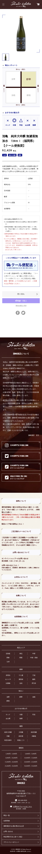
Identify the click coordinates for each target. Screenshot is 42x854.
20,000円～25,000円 (30, 762)
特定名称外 (8, 740)
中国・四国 (34, 657)
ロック (8, 714)
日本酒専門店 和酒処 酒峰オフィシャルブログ (19, 467)
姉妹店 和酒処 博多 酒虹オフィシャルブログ (18, 477)
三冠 (33, 675)
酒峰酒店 (21, 4)
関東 (8, 657)
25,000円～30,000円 (11, 766)
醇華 (20, 697)
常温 (33, 714)
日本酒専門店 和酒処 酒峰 (19, 445)
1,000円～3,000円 (11, 754)
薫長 (33, 679)
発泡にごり (21, 740)
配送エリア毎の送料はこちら (12, 524)
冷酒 (20, 714)
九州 (8, 662)
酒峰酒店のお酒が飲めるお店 (13, 826)
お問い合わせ (8, 831)
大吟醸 (21, 732)
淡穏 (33, 697)
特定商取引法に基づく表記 (12, 837)
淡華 (8, 697)
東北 (20, 653)
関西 (20, 657)
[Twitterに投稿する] (23, 313)
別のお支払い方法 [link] (21, 305)
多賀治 (8, 675)
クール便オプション (13, 278)
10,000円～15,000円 (30, 758)
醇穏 (8, 701)
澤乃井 (34, 683)
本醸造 (34, 736)
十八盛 (21, 675)
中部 (33, 653)
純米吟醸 (34, 732)
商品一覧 (6, 815)
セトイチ (8, 679)
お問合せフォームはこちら (22, 806)
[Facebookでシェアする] (18, 313)
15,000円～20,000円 (11, 762)
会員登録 (6, 821)
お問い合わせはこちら (9, 565)
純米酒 (21, 736)
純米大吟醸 (8, 732)
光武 (20, 683)
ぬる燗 (8, 718)
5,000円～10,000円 (11, 758)
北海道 (8, 653)
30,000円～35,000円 (30, 766)
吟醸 (8, 736)
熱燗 (20, 718)
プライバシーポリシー (11, 842)
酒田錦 (21, 679)
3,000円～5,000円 (30, 754)
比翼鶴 (8, 683)
